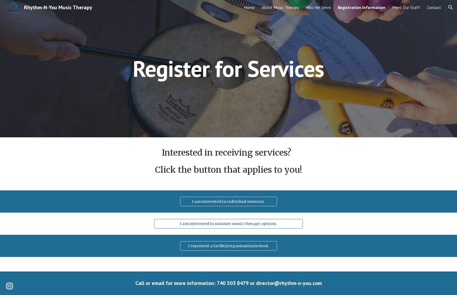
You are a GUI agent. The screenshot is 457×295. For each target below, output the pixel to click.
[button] (450, 7)
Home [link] (249, 7)
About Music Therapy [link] (280, 7)
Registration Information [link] (361, 7)
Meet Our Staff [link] (406, 7)
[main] (228, 68)
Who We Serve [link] (318, 7)
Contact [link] (434, 7)
